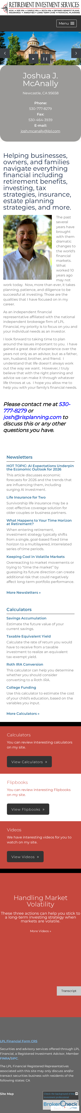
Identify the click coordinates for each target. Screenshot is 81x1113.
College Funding (21, 687)
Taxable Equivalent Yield (28, 636)
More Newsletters (23, 592)
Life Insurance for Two (26, 497)
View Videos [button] (23, 857)
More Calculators (23, 714)
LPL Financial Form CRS (18, 1041)
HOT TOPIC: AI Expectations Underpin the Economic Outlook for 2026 (40, 467)
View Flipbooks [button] (25, 809)
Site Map (7, 1094)
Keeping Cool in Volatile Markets (35, 557)
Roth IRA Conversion (24, 664)
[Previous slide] (5, 53)
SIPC (14, 1058)
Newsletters (19, 457)
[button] (66, 23)
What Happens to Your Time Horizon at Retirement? (39, 522)
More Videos (40, 931)
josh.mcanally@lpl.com (40, 131)
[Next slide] (76, 53)
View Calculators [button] (27, 762)
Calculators (19, 609)
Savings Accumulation (26, 618)
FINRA (5, 1058)
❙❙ (45, 59)
